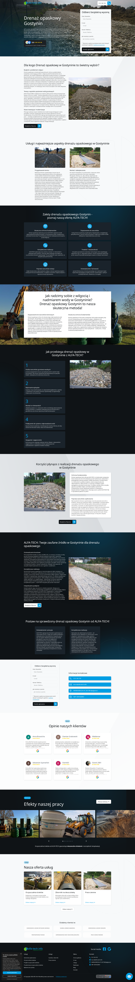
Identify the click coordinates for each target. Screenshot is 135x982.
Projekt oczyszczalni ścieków (31, 962)
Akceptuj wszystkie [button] (12, 972)
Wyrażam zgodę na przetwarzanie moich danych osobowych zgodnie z (95, 44)
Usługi (67, 3)
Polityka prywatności (61, 976)
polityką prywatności (99, 45)
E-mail (83, 23)
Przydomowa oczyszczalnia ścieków (32, 965)
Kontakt (88, 3)
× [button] (20, 953)
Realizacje (76, 3)
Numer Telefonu (86, 29)
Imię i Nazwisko (86, 16)
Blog (82, 3)
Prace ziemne (52, 960)
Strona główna (52, 3)
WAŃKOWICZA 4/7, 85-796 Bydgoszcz (85, 691)
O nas (61, 3)
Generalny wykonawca (30, 958)
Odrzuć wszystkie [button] (12, 976)
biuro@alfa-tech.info (80, 684)
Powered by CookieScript (12, 979)
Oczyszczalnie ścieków (30, 960)
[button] (48, 841)
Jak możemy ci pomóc (87, 36)
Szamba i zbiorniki (53, 958)
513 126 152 (77, 678)
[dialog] (11, 966)
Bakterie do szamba (29, 967)
